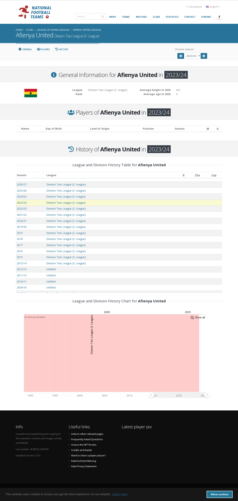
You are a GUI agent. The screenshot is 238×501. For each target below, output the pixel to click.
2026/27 (22, 184)
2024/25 (22, 196)
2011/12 (22, 275)
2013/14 (22, 263)
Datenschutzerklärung (83, 461)
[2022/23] (180, 56)
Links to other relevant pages (87, 434)
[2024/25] (204, 56)
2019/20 (22, 227)
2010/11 (22, 281)
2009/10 (22, 287)
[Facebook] (219, 17)
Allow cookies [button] (220, 494)
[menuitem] (179, 395)
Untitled (51, 269)
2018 (20, 239)
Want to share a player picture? (88, 455)
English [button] (213, 6)
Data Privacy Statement (84, 466)
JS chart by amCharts (35, 317)
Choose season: (184, 49)
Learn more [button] (119, 494)
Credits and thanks (81, 450)
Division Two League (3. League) (66, 184)
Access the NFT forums (84, 444)
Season (21, 175)
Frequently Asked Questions (87, 439)
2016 (20, 251)
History (63, 49)
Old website (195, 6)
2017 (20, 245)
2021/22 (22, 214)
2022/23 (22, 208)
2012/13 (22, 269)
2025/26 (22, 190)
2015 (20, 257)
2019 (20, 233)
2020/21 (22, 221)
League (51, 175)
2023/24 (22, 202)
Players (45, 49)
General (27, 49)
